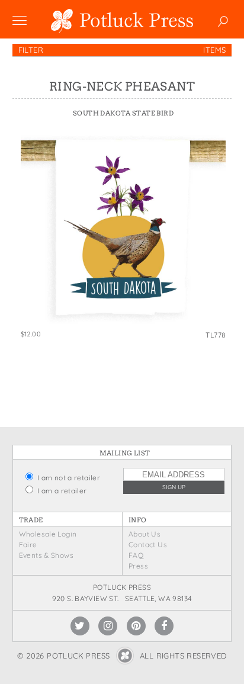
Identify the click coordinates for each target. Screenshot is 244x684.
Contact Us (148, 544)
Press (138, 565)
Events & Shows (46, 555)
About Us (144, 533)
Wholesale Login (48, 533)
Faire (28, 544)
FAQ (136, 555)
